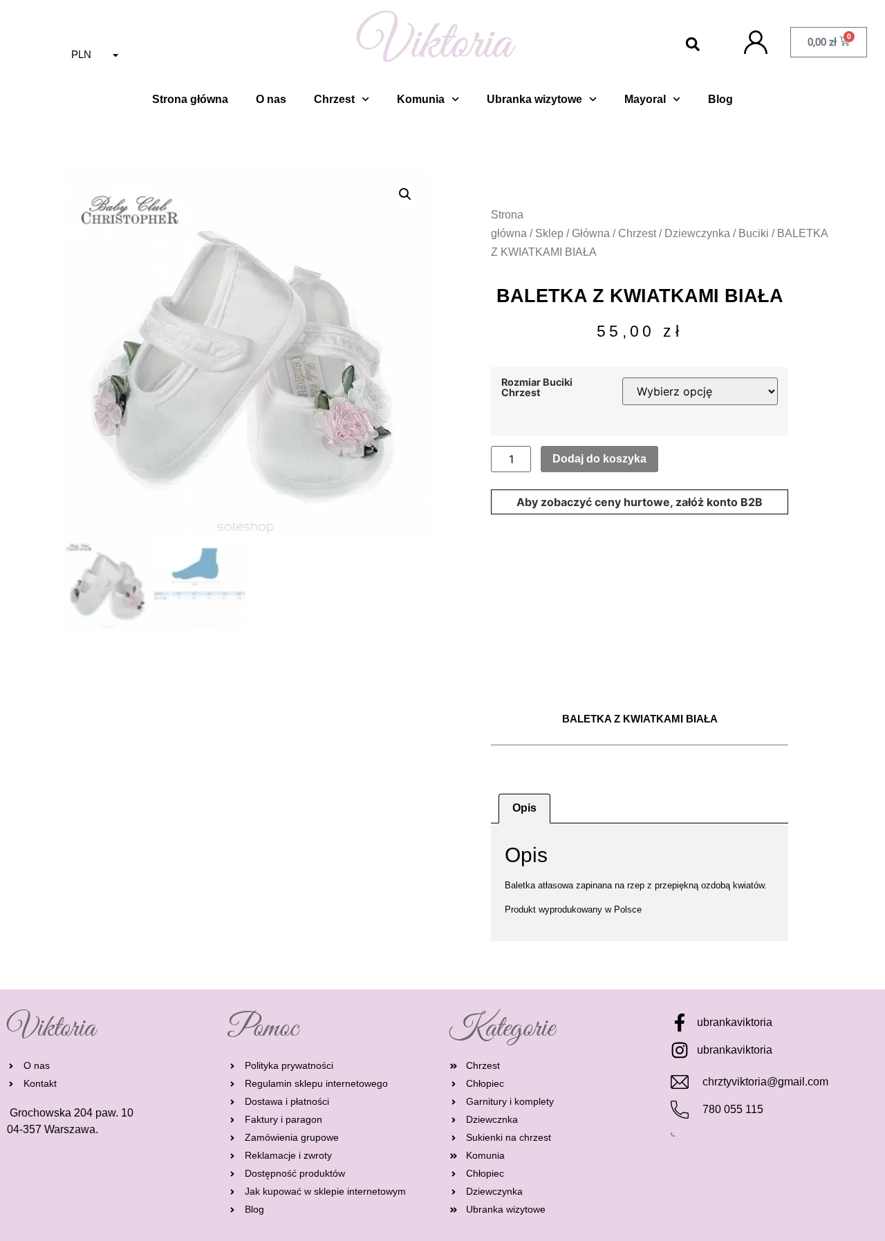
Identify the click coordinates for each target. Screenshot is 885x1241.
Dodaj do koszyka (599, 459)
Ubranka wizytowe (534, 99)
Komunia (421, 99)
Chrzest (334, 99)
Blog (720, 99)
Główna (591, 233)
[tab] (524, 809)
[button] (692, 44)
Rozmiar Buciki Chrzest (536, 387)
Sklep (549, 233)
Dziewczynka (697, 233)
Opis (524, 808)
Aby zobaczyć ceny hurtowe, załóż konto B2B (639, 502)
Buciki (753, 233)
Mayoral (645, 99)
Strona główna (190, 99)
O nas (271, 99)
